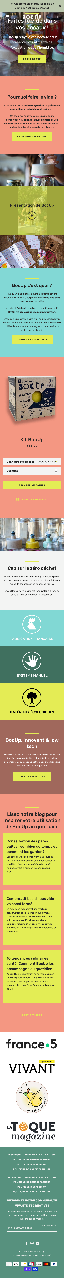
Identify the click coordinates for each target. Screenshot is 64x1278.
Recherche (14, 1155)
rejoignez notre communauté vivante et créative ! (32, 1203)
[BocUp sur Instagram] (32, 1243)
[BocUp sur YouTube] (37, 1243)
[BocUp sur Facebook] (26, 1243)
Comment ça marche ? (32, 339)
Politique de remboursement (32, 1159)
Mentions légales (36, 1155)
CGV (54, 1155)
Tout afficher (32, 1015)
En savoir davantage (32, 136)
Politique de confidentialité (32, 1169)
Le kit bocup (32, 59)
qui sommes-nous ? (32, 776)
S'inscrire (47, 1226)
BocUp (41, 1251)
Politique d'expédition (32, 1164)
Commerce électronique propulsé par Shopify (32, 1255)
